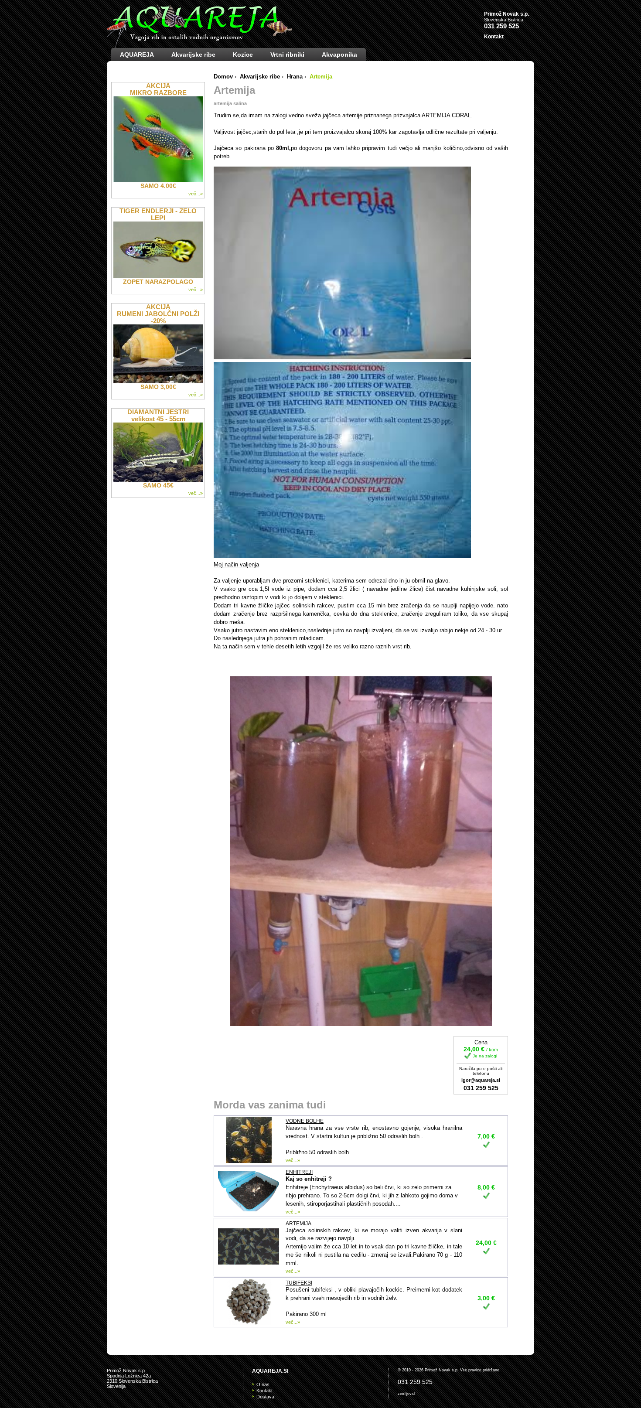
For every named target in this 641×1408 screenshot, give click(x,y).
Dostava (265, 1396)
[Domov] (199, 26)
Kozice (243, 54)
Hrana (295, 76)
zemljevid (406, 1393)
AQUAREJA (137, 54)
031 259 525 (501, 26)
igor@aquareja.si (480, 1080)
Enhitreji (299, 1172)
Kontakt (494, 37)
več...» (293, 1160)
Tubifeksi (299, 1283)
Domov (223, 76)
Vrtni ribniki (287, 54)
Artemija (298, 1223)
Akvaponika (339, 54)
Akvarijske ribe (193, 54)
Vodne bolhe (305, 1121)
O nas (262, 1384)
